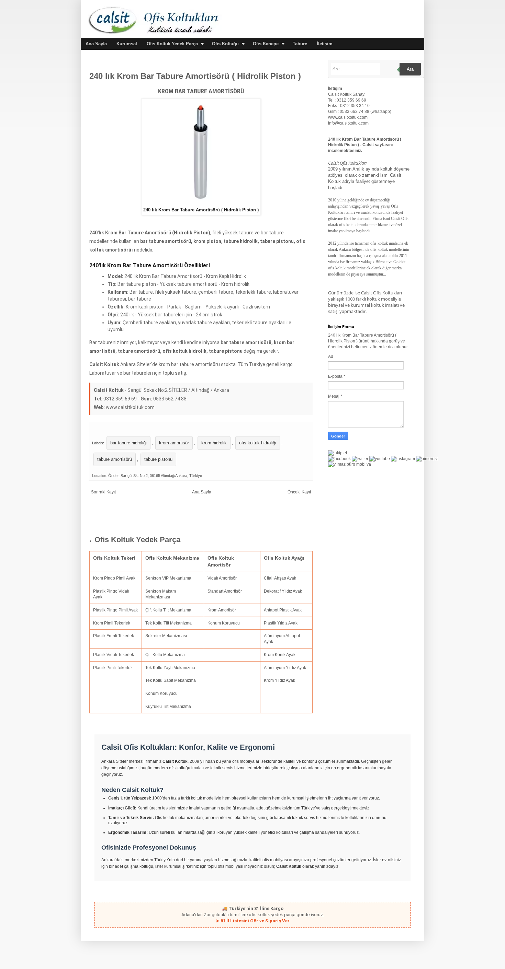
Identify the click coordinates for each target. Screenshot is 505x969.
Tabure (300, 43)
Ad (330, 356)
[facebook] (339, 458)
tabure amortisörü (114, 459)
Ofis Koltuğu (225, 43)
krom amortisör (174, 442)
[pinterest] (427, 458)
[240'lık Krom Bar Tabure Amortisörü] (201, 203)
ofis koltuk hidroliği (257, 442)
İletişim (325, 43)
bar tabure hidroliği (128, 442)
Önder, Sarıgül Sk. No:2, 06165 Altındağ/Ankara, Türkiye (155, 476)
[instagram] (403, 458)
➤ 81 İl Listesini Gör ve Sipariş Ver (253, 920)
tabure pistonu (158, 459)
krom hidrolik (214, 442)
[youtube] (379, 458)
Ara (410, 69)
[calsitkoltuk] (349, 464)
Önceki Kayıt (299, 492)
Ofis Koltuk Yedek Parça (172, 43)
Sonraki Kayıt (103, 492)
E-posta (336, 376)
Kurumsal (126, 43)
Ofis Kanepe (266, 43)
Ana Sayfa (96, 43)
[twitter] (360, 458)
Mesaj (334, 396)
